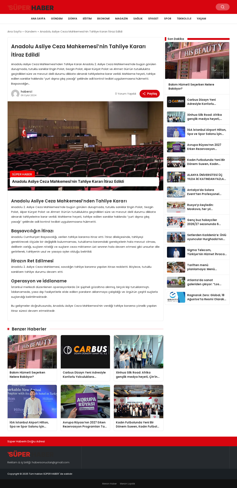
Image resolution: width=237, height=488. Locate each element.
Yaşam (201, 18)
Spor (167, 18)
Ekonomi (103, 18)
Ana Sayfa (38, 18)
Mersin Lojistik (127, 483)
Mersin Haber (109, 483)
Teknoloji (184, 18)
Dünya (72, 18)
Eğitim (87, 18)
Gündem (57, 18)
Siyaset (153, 18)
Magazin (121, 18)
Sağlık (138, 18)
